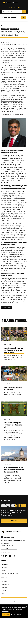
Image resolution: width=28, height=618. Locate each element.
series (3, 299)
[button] (16, 614)
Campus (3, 26)
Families (4, 587)
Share (4, 307)
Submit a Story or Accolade (10, 573)
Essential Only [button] (6, 614)
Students (4, 581)
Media (4, 593)
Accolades (5, 564)
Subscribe (17, 7)
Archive (4, 567)
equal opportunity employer (13, 601)
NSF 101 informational (19, 297)
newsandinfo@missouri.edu (9, 549)
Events (4, 570)
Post (10, 307)
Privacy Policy (5, 611)
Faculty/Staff (5, 584)
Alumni (4, 590)
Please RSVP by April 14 (7, 112)
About (10, 7)
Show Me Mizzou (9, 17)
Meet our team (5, 552)
